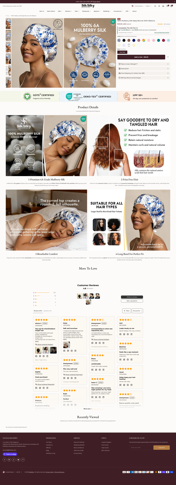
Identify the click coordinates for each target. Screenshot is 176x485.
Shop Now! (96, 1)
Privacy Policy (78, 453)
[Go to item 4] (97, 296)
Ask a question (132, 301)
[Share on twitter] (40, 356)
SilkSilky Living (50, 453)
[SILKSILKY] (88, 6)
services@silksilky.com (9, 450)
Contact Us (49, 445)
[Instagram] (9, 460)
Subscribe (162, 447)
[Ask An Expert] (163, 6)
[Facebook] (4, 460)
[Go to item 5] (88, 302)
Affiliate (48, 447)
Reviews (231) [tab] (38, 310)
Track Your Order (79, 450)
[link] (163, 6)
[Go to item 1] (79, 296)
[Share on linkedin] (47, 356)
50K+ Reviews (105, 450)
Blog (47, 450)
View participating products (161, 32)
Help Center (105, 447)
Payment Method (79, 442)
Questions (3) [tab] (47, 310)
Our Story (49, 442)
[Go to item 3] (91, 296)
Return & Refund (79, 447)
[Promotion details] (137, 28)
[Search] (155, 6)
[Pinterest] (23, 460)
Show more (87, 409)
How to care (105, 445)
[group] (37, 53)
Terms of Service (59, 472)
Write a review (132, 297)
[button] (160, 24)
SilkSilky (31, 472)
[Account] (159, 6)
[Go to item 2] (85, 296)
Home (7, 15)
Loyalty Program (106, 442)
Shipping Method (79, 445)
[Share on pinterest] (44, 356)
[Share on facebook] (36, 356)
